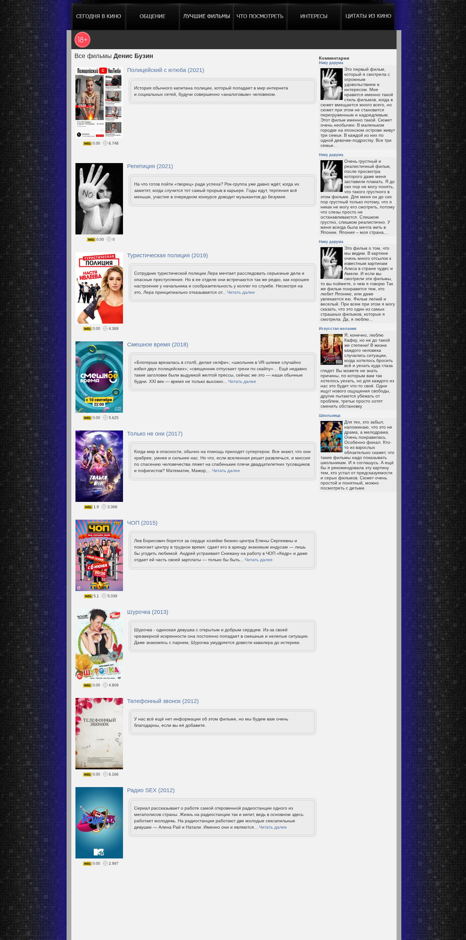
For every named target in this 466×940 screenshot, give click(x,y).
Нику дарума (331, 63)
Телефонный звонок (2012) (163, 701)
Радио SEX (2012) (151, 790)
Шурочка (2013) (147, 612)
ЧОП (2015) (142, 523)
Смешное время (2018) (157, 344)
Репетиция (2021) (150, 166)
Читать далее (241, 292)
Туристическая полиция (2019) (167, 255)
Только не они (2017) (155, 434)
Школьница (329, 415)
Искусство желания (337, 328)
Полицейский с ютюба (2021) (165, 70)
